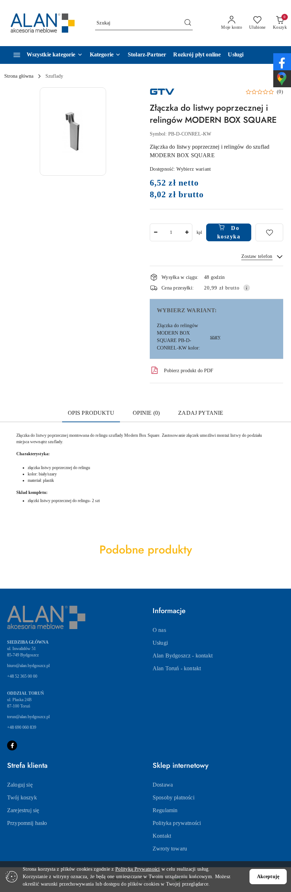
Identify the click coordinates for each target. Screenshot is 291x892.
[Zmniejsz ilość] (155, 232)
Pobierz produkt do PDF (188, 370)
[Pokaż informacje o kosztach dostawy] (247, 288)
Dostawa (163, 785)
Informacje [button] (169, 611)
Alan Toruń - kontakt (177, 668)
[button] (105, 55)
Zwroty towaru (170, 849)
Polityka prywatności (177, 823)
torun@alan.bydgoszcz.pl (28, 716)
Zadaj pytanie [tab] (200, 413)
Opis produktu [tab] (91, 413)
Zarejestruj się (23, 810)
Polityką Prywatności (137, 869)
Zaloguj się (20, 785)
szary (215, 337)
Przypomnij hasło (27, 823)
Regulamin (165, 810)
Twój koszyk (22, 797)
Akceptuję (268, 876)
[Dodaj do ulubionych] (269, 232)
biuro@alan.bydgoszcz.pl (28, 665)
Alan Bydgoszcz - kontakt (183, 656)
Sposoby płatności (173, 797)
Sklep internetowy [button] (180, 765)
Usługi (160, 643)
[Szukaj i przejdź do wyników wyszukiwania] (188, 23)
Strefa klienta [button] (27, 765)
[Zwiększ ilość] (186, 232)
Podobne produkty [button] (145, 549)
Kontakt (162, 836)
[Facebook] (12, 745)
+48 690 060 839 (21, 727)
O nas (159, 630)
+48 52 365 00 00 (22, 676)
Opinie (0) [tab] (146, 413)
